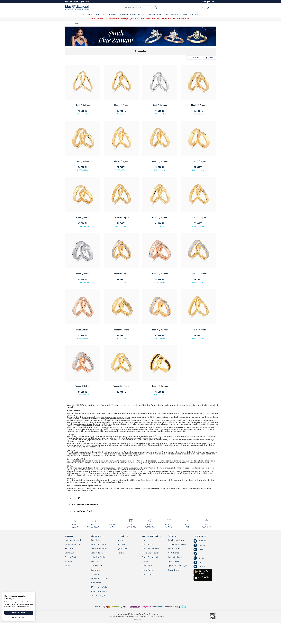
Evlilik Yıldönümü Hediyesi (177, 544)
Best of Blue (184, 14)
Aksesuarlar (174, 14)
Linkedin (201, 558)
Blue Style (201, 566)
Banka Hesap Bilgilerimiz (99, 591)
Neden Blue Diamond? (72, 544)
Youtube (201, 549)
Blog (200, 562)
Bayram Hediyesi (173, 570)
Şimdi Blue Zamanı (98, 19)
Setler (196, 14)
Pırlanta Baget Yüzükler (150, 553)
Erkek (191, 14)
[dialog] (18, 606)
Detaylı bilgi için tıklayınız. (12, 608)
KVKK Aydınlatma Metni (99, 587)
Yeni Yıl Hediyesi (173, 553)
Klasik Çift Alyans (83, 105)
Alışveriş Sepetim (122, 549)
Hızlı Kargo (124, 19)
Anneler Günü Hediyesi (176, 549)
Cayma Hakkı (95, 570)
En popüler (196, 58)
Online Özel (155, 19)
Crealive (137, 619)
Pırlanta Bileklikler (135, 14)
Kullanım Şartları (96, 566)
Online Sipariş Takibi (208, 2)
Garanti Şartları (96, 561)
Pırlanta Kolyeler (112, 14)
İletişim (67, 566)
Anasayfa (67, 23)
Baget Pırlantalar (88, 14)
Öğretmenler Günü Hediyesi (177, 566)
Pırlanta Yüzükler (100, 14)
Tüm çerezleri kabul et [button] (19, 613)
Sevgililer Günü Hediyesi (176, 540)
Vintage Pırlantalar (183, 19)
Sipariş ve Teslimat (97, 553)
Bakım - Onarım (96, 583)
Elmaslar (159, 14)
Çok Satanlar (134, 19)
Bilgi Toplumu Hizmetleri (99, 579)
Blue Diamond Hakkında (73, 540)
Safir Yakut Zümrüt (149, 14)
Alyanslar (166, 14)
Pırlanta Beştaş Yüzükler (150, 557)
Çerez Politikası (96, 574)
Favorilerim (120, 553)
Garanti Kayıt (95, 540)
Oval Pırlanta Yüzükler (112, 19)
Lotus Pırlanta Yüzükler (168, 19)
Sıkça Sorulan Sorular (98, 544)
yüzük (161, 429)
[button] (18, 617)
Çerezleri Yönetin (71, 557)
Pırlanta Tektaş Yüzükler (150, 549)
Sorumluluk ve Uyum (98, 596)
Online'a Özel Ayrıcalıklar (99, 549)
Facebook (201, 545)
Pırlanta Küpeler (124, 14)
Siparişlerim (120, 544)
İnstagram (202, 541)
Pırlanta (145, 540)
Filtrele (211, 58)
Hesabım (119, 540)
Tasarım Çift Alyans (160, 161)
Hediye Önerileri (145, 19)
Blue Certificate (70, 549)
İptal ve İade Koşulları (98, 557)
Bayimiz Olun (69, 553)
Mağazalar (68, 561)
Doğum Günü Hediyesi (175, 557)
